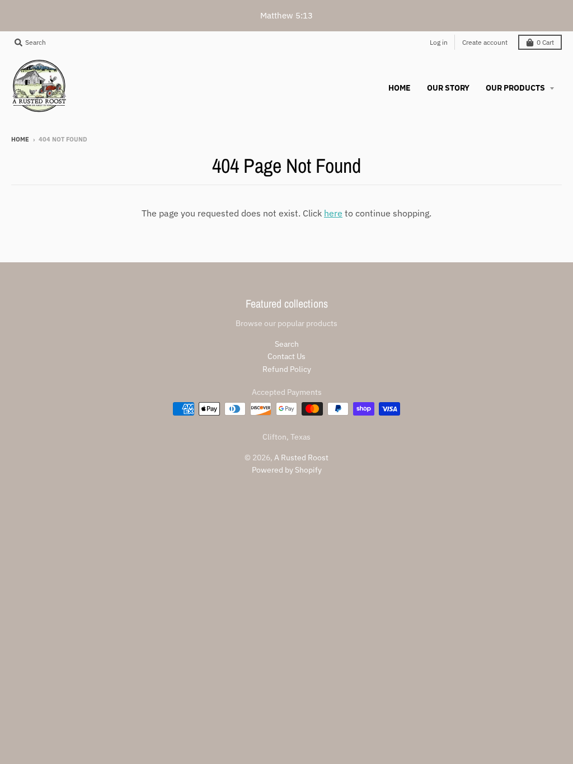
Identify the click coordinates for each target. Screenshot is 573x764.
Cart (545, 42)
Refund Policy (286, 369)
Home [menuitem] (399, 88)
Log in (439, 42)
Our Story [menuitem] (448, 88)
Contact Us (286, 356)
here (333, 213)
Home (20, 139)
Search (287, 344)
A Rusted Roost (301, 457)
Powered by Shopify (287, 470)
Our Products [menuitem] (516, 88)
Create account (485, 42)
